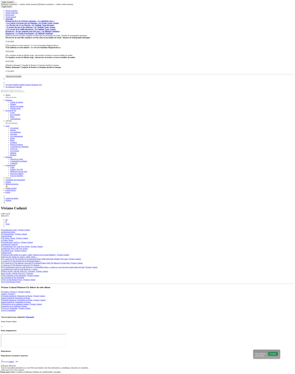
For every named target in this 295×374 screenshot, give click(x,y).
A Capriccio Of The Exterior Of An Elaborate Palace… (21, 261)
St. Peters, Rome (7, 240)
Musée (11, 96)
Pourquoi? (30, 317)
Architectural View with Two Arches (14, 249)
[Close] (24, 91)
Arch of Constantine (8, 310)
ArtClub (12, 122)
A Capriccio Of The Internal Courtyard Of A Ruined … (21, 265)
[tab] (6, 220)
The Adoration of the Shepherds (12, 278)
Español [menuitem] (21, 85)
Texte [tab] (8, 224)
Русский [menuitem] (9, 85)
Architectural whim (8, 232)
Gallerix (11, 362)
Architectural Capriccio (9, 244)
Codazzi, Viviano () (8, 294)
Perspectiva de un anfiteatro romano (14, 306)
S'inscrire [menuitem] (18, 87)
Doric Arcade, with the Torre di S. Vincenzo (17, 273)
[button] (12, 11)
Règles (13, 372)
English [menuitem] (15, 85)
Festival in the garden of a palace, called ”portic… (19, 257)
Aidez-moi (5, 370)
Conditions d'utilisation (24, 372)
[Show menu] (16, 2)
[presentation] (150, 226)
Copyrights (57, 372)
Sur (16, 370)
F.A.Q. (12, 370)
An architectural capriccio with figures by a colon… (20, 269)
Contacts (21, 370)
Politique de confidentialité (43, 372)
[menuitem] (40, 85)
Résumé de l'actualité (13, 76)
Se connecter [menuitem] (10, 87)
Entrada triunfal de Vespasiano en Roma (15, 298)
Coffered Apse (6, 253)
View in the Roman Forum (10, 282)
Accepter (273, 354)
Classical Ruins (6, 236)
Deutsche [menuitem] (34, 85)
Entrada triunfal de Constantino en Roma (16, 302)
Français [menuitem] (28, 85)
